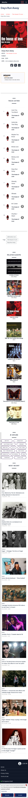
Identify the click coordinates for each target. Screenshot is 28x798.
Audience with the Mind (14, 359)
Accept (20, 795)
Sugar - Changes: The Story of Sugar (12, 551)
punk (23, 454)
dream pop (20, 440)
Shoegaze (7, 457)
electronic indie (8, 444)
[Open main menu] (22, 2)
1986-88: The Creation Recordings (14, 338)
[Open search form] (26, 2)
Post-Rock (21, 450)
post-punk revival (8, 450)
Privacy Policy (5, 773)
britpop (7, 440)
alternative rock (11, 237)
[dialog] (14, 791)
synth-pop (20, 457)
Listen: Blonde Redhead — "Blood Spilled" (13, 578)
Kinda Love (14, 147)
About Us (3, 770)
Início (2, 14)
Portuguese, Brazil (7, 781)
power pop (5, 454)
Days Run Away (11, 242)
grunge (21, 444)
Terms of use (4, 776)
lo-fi (13, 447)
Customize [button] (4, 791)
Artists (8, 14)
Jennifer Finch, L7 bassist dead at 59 (12, 634)
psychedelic (15, 454)
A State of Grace (14, 275)
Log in (24, 763)
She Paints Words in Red (14, 296)
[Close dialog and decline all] (27, 785)
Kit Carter (14, 204)
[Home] (4, 2)
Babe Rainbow (14, 380)
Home (2, 767)
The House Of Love (17, 14)
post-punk (22, 447)
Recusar (7, 795)
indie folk (5, 447)
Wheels (13, 193)
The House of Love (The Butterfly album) (14, 401)
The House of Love (11, 53)
